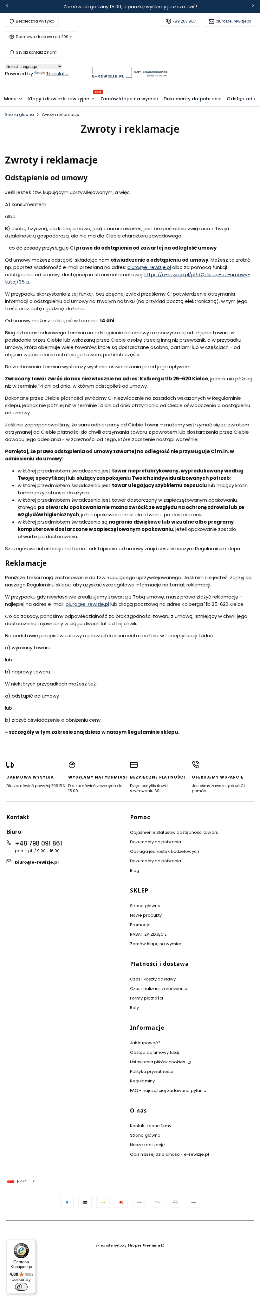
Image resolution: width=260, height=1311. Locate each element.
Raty (134, 1008)
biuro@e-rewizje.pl (233, 21)
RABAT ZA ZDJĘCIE (148, 934)
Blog (134, 870)
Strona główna (19, 114)
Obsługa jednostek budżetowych (164, 851)
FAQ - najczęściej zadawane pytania (168, 1090)
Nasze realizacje (147, 1145)
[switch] (21, 1287)
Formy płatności (146, 998)
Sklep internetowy (127, 1245)
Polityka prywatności (151, 1071)
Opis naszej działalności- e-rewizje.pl (169, 1154)
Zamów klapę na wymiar (155, 944)
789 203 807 (184, 21)
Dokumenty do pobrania (155, 842)
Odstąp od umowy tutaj (154, 1052)
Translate (57, 73)
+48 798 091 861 (38, 843)
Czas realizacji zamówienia (159, 989)
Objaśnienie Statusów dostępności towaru (174, 832)
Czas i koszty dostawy (153, 979)
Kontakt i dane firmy (150, 1126)
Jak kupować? (145, 1043)
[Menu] (32, 1243)
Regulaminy (142, 1081)
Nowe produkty (146, 915)
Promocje (140, 925)
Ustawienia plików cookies (158, 1062)
